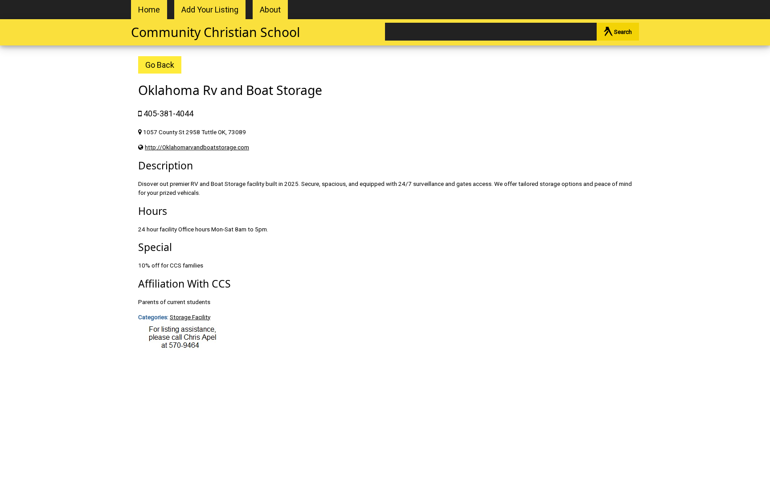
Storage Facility (190, 317)
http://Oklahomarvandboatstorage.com (197, 147)
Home (149, 9)
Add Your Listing (209, 9)
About (270, 9)
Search (622, 31)
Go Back (159, 65)
